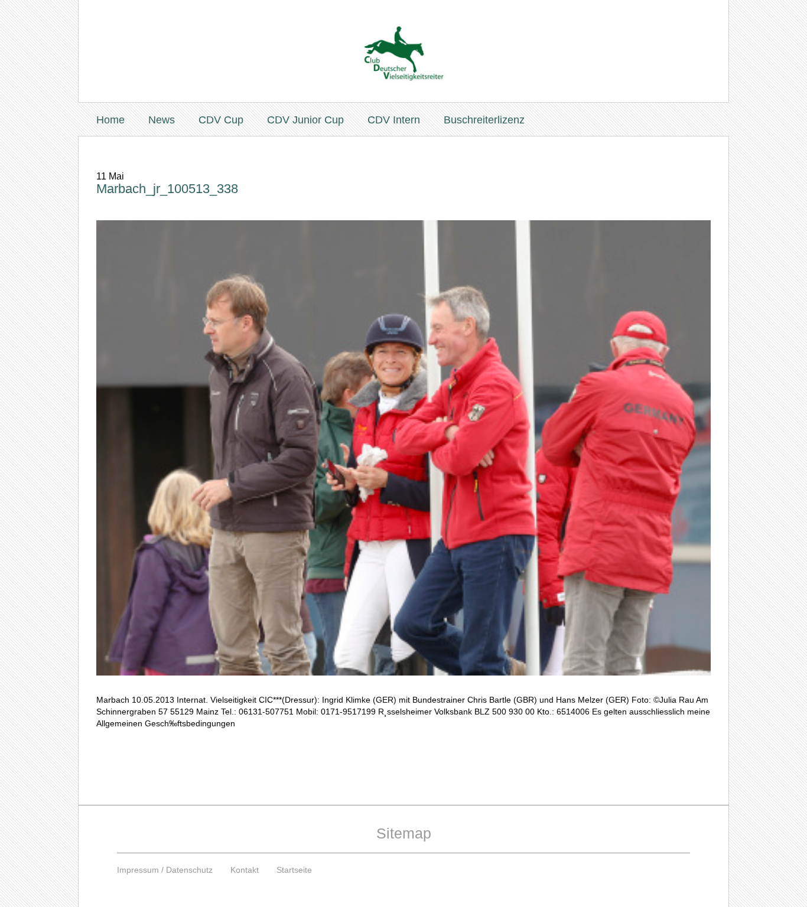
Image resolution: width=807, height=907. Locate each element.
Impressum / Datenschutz (165, 870)
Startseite (294, 870)
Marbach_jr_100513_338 (167, 188)
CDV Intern (393, 120)
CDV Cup (221, 120)
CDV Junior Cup (305, 120)
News (161, 120)
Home (110, 120)
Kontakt (244, 870)
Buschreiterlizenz (484, 120)
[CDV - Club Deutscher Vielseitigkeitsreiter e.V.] (403, 42)
